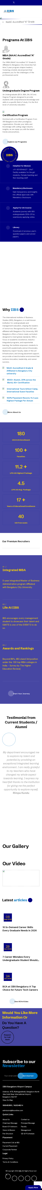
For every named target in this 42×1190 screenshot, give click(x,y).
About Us (6, 1119)
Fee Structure (8, 1134)
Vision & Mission (9, 1130)
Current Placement (10, 1146)
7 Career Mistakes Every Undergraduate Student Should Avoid (20, 960)
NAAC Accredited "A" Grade (20, 21)
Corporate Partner (10, 1150)
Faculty (24, 1126)
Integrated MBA (14, 570)
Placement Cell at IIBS (11, 1142)
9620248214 (18, 1105)
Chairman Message (10, 1123)
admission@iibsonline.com (13, 1110)
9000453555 (7, 1105)
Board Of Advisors (10, 1126)
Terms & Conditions (10, 1162)
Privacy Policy (8, 1158)
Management (26, 1130)
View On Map (8, 1100)
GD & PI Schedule (27, 1134)
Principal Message (28, 1123)
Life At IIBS (11, 607)
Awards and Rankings (18, 648)
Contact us (25, 1119)
